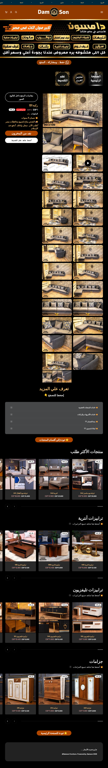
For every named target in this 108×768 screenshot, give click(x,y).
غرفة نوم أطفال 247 (21, 493)
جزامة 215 (20, 708)
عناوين (86, 2)
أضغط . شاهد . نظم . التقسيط (21, 140)
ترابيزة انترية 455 (87, 565)
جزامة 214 (54, 708)
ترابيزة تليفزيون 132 (87, 636)
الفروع (66, 2)
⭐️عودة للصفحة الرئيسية (54, 732)
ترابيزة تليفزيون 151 (20, 636)
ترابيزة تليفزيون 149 (54, 636)
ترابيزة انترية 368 (54, 565)
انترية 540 (54, 493)
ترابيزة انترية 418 (20, 565)
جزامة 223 (87, 708)
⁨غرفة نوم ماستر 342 (87, 493)
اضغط (46, 2)
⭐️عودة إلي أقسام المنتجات (54, 439)
